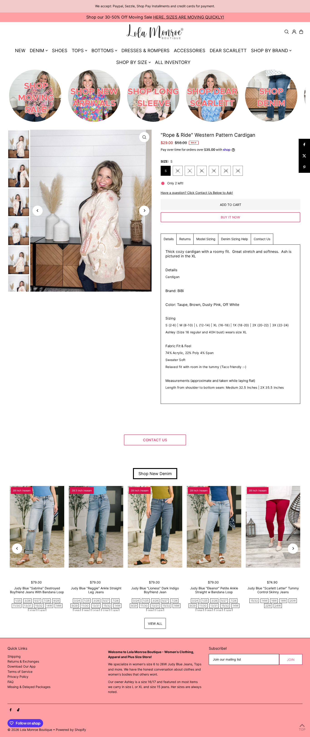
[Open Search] (287, 32)
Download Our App (21, 666)
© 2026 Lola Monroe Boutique (29, 730)
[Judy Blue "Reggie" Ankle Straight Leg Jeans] (96, 527)
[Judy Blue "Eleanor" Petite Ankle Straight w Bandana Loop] (214, 527)
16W (77, 610)
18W (58, 605)
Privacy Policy (17, 676)
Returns (185, 239)
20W (32, 610)
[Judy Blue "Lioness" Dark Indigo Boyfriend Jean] (155, 527)
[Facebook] (11, 710)
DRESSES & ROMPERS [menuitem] (145, 50)
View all (155, 623)
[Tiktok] (18, 710)
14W (49, 605)
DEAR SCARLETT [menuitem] (228, 50)
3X (238, 171)
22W (105, 610)
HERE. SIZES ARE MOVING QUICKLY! (188, 17)
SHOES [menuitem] (59, 50)
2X (226, 171)
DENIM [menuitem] (37, 50)
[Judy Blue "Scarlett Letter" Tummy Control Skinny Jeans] (273, 527)
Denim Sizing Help (234, 239)
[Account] (294, 32)
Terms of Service (19, 672)
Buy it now (230, 217)
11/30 (16, 605)
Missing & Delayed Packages (28, 687)
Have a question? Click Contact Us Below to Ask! (197, 193)
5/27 (37, 600)
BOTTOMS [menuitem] (102, 50)
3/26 (27, 600)
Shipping (14, 656)
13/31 (27, 605)
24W (42, 610)
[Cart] (301, 32)
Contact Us (262, 239)
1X (213, 171)
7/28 (46, 600)
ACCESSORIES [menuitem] (189, 50)
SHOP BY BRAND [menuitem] (269, 50)
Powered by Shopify (71, 730)
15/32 (38, 605)
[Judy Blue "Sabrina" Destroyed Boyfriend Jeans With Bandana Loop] (37, 527)
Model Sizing (205, 239)
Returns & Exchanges (23, 661)
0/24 (77, 600)
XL (202, 171)
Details (169, 239)
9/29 (56, 600)
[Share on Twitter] (304, 155)
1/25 (18, 600)
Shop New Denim (155, 473)
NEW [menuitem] (20, 50)
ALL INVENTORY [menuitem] (172, 62)
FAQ (10, 682)
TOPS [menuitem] (78, 50)
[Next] (144, 210)
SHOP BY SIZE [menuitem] (131, 62)
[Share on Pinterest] (304, 167)
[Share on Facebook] (304, 144)
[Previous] (37, 210)
